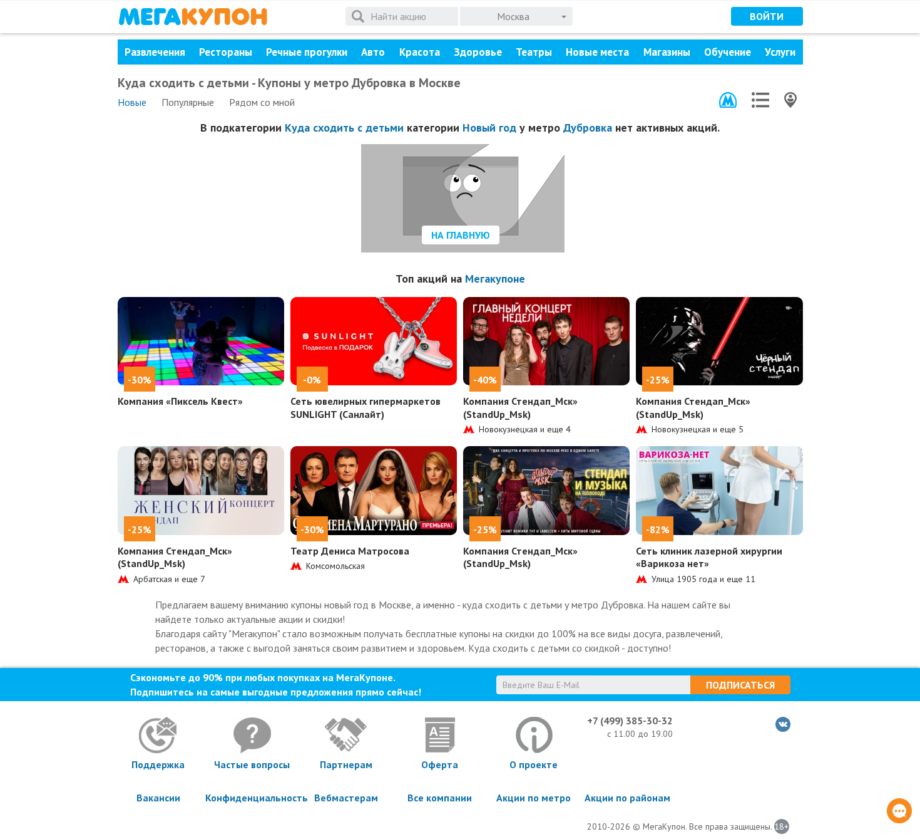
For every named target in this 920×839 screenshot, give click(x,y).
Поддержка (158, 764)
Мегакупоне (495, 278)
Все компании (439, 797)
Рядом (262, 102)
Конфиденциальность (252, 797)
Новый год (489, 127)
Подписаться (740, 685)
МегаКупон (193, 16)
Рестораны (225, 52)
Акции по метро (533, 797)
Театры (534, 52)
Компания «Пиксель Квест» (180, 401)
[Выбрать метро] (728, 100)
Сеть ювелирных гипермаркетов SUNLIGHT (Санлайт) (365, 407)
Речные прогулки (306, 52)
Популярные (187, 102)
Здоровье (478, 52)
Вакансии (158, 797)
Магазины (666, 52)
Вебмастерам (346, 797)
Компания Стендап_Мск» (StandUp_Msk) (520, 407)
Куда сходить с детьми (344, 127)
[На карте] (790, 100)
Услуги (780, 52)
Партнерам (346, 764)
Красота (419, 52)
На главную (460, 235)
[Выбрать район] (760, 100)
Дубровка (587, 127)
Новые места (597, 52)
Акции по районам (627, 797)
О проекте (533, 764)
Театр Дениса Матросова (349, 551)
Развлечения (155, 52)
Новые (132, 102)
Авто (373, 52)
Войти (767, 16)
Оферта (439, 764)
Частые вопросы (252, 764)
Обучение (727, 52)
